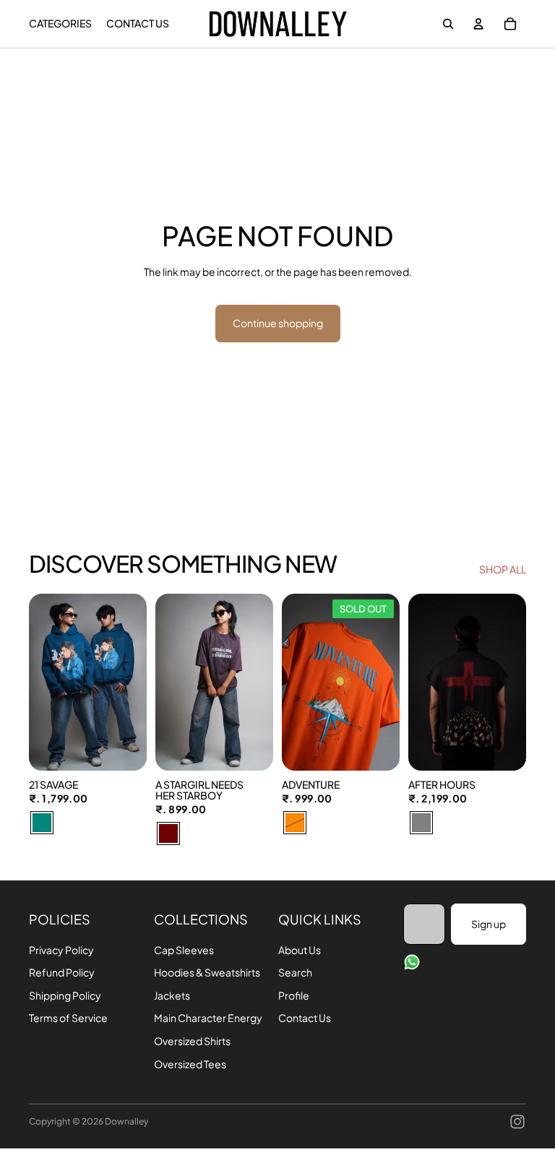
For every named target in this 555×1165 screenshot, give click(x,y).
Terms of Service (68, 1017)
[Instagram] (517, 1121)
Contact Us (304, 1017)
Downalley (126, 1121)
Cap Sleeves (184, 949)
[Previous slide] (40, 682)
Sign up (488, 923)
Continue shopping (278, 322)
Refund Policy (62, 972)
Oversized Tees (190, 1063)
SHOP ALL (502, 569)
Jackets (172, 995)
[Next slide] (135, 682)
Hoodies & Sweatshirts (207, 972)
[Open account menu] (478, 24)
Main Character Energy (208, 1017)
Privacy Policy (61, 949)
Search (295, 972)
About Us (299, 949)
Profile (293, 995)
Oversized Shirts (192, 1040)
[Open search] (448, 24)
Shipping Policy (65, 995)
